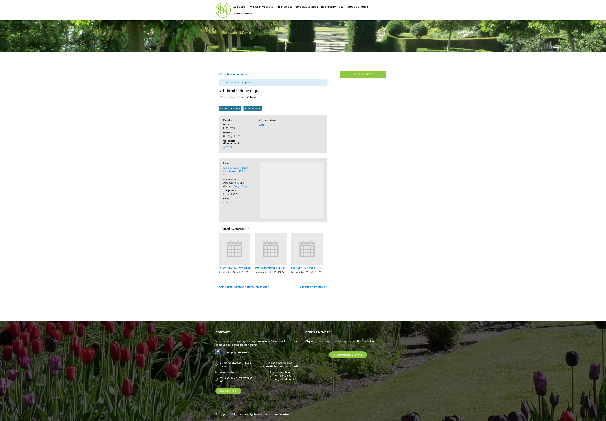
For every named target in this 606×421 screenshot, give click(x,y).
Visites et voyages (261, 7)
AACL (262, 125)
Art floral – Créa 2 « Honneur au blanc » (244, 286)
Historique (285, 7)
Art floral (227, 146)
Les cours (239, 7)
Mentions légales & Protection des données (263, 414)
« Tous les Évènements (233, 74)
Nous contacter (357, 7)
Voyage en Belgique (313, 286)
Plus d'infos (228, 390)
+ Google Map (239, 186)
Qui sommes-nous (306, 7)
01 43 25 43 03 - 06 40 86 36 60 (236, 379)
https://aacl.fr (231, 202)
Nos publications (332, 7)
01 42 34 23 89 (283, 375)
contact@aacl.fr (230, 372)
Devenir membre (242, 13)
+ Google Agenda (230, 108)
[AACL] (223, 10)
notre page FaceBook (237, 352)
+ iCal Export (252, 108)
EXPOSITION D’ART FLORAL (234, 268)
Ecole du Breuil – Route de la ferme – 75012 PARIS (235, 171)
